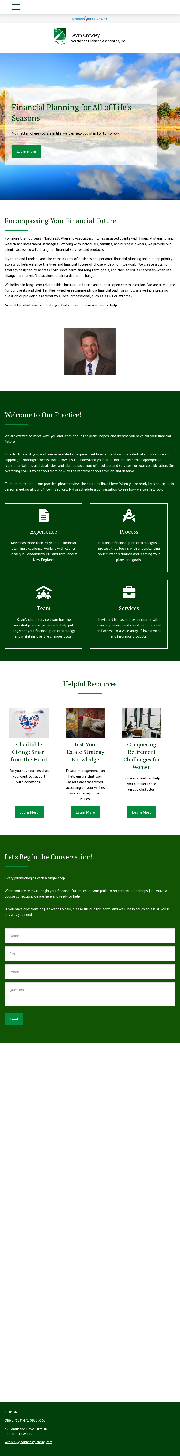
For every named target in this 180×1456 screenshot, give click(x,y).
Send (14, 1019)
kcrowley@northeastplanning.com (28, 1442)
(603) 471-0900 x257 (30, 1420)
